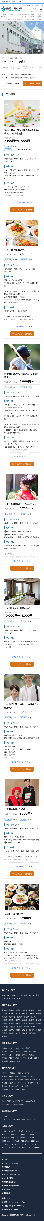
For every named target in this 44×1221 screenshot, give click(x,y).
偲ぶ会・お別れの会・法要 (18, 1086)
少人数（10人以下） (9, 1131)
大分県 (17, 1033)
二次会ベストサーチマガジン (14, 1206)
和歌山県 (5, 1027)
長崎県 (4, 1033)
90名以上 (32, 1138)
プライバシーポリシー (12, 1174)
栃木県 (17, 1013)
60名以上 (5, 1138)
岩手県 (17, 1010)
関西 (8, 995)
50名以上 (32, 1134)
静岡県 (31, 1020)
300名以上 (6, 1144)
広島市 (36, 1058)
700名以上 (6, 1147)
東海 (13, 995)
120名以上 (15, 1141)
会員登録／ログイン (28, 5)
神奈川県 (12, 1017)
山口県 (4, 1030)
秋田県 (31, 1010)
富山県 (26, 1017)
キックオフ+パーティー (33, 1083)
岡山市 (29, 1058)
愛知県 (38, 1020)
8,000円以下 (18, 1101)
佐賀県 (38, 1030)
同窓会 (4, 1086)
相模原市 (32, 1051)
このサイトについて (11, 1163)
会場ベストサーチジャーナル (14, 1202)
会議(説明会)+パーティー (24, 1076)
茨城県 (11, 1013)
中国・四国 (6, 999)
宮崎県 (24, 1033)
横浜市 (18, 1051)
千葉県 (38, 1013)
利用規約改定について (12, 1171)
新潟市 (4, 1055)
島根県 (19, 1027)
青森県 (11, 1010)
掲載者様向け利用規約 (12, 1186)
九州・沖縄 (16, 999)
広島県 (33, 1027)
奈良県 (38, 1023)
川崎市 (24, 1051)
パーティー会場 (6, 19)
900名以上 (26, 1147)
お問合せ (7, 1189)
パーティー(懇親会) (9, 1073)
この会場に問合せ (33, 83)
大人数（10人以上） (26, 1131)
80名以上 (23, 1138)
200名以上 (35, 1141)
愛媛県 (24, 1030)
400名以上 (16, 1144)
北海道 (19, 995)
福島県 (4, 1013)
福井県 (4, 1020)
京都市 (4, 1058)
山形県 (38, 1010)
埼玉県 (31, 1013)
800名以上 (16, 1147)
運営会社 (7, 1193)
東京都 (4, 1017)
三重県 (4, 1023)
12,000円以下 (7, 1104)
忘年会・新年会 (24, 1073)
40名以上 (23, 1134)
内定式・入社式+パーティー (12, 1083)
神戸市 (23, 1058)
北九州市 (5, 1061)
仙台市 (11, 1048)
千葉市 (28, 1048)
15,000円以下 (19, 1104)
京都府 (17, 1023)
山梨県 (11, 1020)
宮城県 (24, 1010)
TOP (5, 1159)
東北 (25, 995)
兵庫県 (31, 1023)
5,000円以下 (6, 1101)
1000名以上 (36, 1147)
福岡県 (31, 1030)
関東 (3, 995)
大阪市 (11, 1058)
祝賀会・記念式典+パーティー (29, 1080)
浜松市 (24, 1055)
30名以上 (14, 1134)
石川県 (33, 1017)
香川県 (17, 1030)
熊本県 (11, 1033)
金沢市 (11, 1055)
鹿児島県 (32, 1033)
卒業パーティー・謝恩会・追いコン (15, 1089)
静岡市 (17, 1055)
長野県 (17, 1020)
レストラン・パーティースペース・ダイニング (19, 1119)
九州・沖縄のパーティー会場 (21, 19)
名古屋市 (32, 1055)
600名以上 (36, 1144)
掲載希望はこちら (10, 1182)
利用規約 (7, 1167)
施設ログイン (39, 5)
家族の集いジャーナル (12, 1209)
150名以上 (25, 1141)
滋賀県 (11, 1023)
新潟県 (19, 1017)
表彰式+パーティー (9, 1080)
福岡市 (12, 1061)
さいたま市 (19, 1048)
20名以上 (5, 1134)
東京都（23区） (8, 1051)
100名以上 (6, 1141)
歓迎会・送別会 (7, 1076)
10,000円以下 (30, 1101)
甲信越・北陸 (34, 995)
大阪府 (24, 1023)
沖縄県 (4, 1036)
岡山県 (26, 1027)
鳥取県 (12, 1027)
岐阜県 (24, 1020)
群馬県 (24, 1013)
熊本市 (19, 1061)
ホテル (4, 1116)
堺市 (17, 1058)
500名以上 (26, 1144)
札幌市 (4, 1048)
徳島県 (11, 1030)
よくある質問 (8, 1178)
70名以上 (14, 1138)
